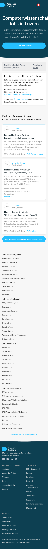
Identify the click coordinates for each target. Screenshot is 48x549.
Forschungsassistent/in (34, 504)
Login (4, 481)
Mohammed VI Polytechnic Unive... (15, 400)
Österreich (7, 375)
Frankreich (7, 383)
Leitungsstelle (8, 339)
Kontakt (5, 489)
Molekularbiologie (9, 274)
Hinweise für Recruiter (10, 533)
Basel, (14, 165)
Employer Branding (9, 525)
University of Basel (18, 163)
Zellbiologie (7, 286)
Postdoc (29, 473)
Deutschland (8, 363)
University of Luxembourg (12, 396)
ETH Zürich (16, 128)
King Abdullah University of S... (14, 428)
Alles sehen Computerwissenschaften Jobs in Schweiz (24, 239)
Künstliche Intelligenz (11, 262)
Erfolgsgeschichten (9, 529)
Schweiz (20, 130)
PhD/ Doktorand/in (36, 154)
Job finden (6, 469)
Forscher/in (7, 319)
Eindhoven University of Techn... (14, 416)
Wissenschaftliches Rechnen (13, 278)
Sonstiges (32, 231)
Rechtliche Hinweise (8, 542)
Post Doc (7, 307)
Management (31, 508)
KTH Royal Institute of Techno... (14, 412)
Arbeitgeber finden (9, 473)
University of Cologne (11, 424)
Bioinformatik (8, 282)
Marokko (6, 371)
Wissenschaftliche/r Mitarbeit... (14, 335)
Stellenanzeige (7, 517)
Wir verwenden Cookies (23, 542)
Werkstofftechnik (9, 270)
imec (5, 420)
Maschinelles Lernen (10, 258)
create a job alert (22, 99)
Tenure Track (7, 331)
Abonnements (7, 521)
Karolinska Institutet (10, 404)
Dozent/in (6, 323)
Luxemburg (7, 367)
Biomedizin (7, 290)
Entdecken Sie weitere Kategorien (23, 434)
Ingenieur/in (7, 327)
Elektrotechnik (8, 266)
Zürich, (14, 130)
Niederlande (8, 355)
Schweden (7, 351)
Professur (9, 196)
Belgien (6, 347)
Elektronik (7, 294)
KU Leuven (7, 392)
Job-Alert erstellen (25, 45)
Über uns (5, 477)
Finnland (6, 379)
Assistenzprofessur (10, 311)
